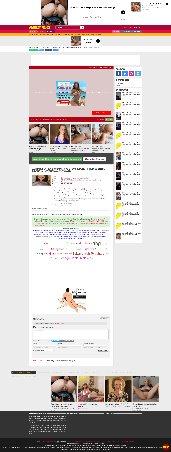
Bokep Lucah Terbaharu (88, 253)
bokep (66, 249)
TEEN (87, 34)
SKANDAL (78, 34)
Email (60, 343)
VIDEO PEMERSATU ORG (74, 230)
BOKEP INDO (60, 230)
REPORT (67, 119)
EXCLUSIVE (43, 34)
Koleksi (64, 253)
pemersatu (48, 249)
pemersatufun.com (72, 223)
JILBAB (52, 34)
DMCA (135, 27)
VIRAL (100, 34)
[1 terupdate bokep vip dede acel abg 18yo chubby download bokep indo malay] (119, 236)
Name (35, 343)
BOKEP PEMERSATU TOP (74, 232)
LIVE (56, 34)
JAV (48, 34)
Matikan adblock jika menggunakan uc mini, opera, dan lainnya (82, 237)
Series (50, 32)
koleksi (54, 249)
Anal (56, 258)
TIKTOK (92, 34)
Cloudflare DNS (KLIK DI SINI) (95, 221)
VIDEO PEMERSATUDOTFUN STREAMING (120, 442)
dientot (49, 243)
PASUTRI (65, 34)
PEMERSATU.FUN (66, 180)
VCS (96, 34)
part (107, 243)
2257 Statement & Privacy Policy (126, 372)
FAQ (140, 27)
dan (44, 249)
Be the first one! (60, 323)
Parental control (74, 372)
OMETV (60, 34)
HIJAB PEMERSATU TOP (57, 232)
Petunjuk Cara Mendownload (95, 159)
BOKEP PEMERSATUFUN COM (83, 234)
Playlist (117, 32)
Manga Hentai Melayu (75, 258)
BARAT (31, 34)
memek (77, 242)
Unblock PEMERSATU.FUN (92, 372)
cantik (87, 248)
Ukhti (101, 249)
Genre (41, 32)
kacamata (103, 243)
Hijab (80, 180)
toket (53, 243)
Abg (90, 180)
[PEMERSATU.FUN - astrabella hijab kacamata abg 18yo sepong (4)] (40, 27)
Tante (52, 258)
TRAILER (58, 119)
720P (125, 27)
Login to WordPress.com (67, 341)
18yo (93, 180)
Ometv (107, 253)
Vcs (91, 257)
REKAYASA (71, 34)
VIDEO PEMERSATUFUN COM (93, 230)
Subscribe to (37, 350)
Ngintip (70, 253)
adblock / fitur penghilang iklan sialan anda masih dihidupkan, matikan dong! (57, 159)
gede (59, 243)
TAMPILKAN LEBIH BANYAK (39, 208)
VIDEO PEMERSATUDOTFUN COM (60, 234)
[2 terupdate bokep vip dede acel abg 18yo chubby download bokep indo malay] (119, 226)
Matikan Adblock (101, 113)
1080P (130, 27)
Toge (107, 248)
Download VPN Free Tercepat (62, 236)
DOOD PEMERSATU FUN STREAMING (94, 442)
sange (41, 249)
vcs (39, 243)
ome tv (39, 253)
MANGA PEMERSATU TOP (92, 232)
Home (34, 32)
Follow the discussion (107, 318)
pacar (70, 249)
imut (65, 243)
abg (97, 242)
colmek (87, 243)
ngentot (78, 249)
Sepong (97, 180)
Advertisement (57, 372)
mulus (74, 249)
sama (56, 243)
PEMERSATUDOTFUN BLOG (24, 372)
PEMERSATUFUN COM (101, 234)
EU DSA (35, 376)
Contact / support (44, 372)
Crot (67, 253)
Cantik (59, 257)
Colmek (59, 253)
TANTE (83, 34)
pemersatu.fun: (86, 223)
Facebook (49, 50)
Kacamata (85, 180)
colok (41, 243)
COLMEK (36, 34)
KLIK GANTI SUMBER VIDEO (100, 67)
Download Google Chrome (81, 236)
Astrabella (75, 180)
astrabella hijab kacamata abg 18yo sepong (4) (69, 189)
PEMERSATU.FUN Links (73, 442)
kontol (62, 243)
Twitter (56, 50)
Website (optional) (88, 343)
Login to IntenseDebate (56, 341)
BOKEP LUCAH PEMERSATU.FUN (44, 230)
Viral (94, 257)
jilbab (60, 249)
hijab (46, 242)
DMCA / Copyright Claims (20, 376)
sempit (82, 249)
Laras (104, 249)
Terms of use (108, 372)
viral (92, 248)
